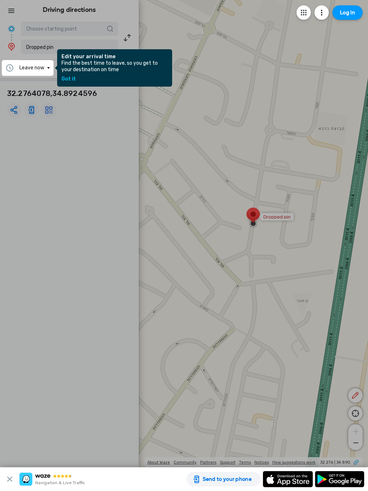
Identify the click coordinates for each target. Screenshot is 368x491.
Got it (68, 79)
